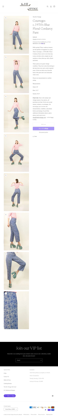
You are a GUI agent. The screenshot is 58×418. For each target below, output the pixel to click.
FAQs (5, 373)
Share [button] (35, 136)
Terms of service (41, 414)
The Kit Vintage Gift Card (10, 386)
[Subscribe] (41, 360)
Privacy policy (34, 414)
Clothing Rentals (8, 383)
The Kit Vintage (10, 414)
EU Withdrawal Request (9, 390)
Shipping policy (49, 414)
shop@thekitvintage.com (39, 117)
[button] (3, 6)
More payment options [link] (43, 132)
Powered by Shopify (18, 414)
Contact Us (6, 376)
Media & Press (7, 380)
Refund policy (26, 414)
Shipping (34, 39)
